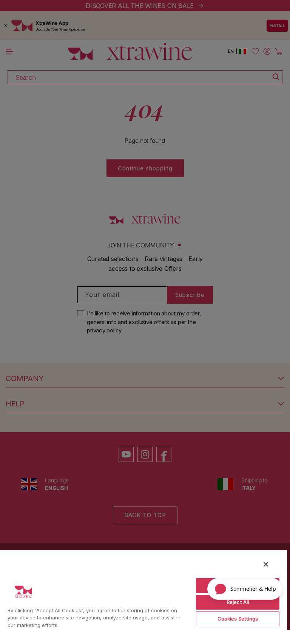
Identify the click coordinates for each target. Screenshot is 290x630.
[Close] (266, 564)
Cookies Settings (238, 619)
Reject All (238, 602)
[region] (143, 590)
